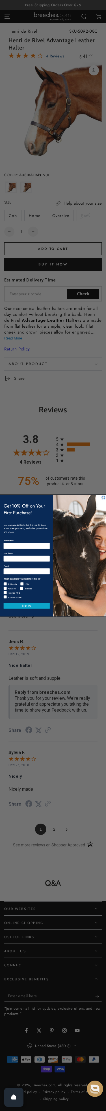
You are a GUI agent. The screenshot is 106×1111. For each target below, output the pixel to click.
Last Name (8, 553)
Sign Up (26, 605)
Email (5, 565)
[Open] (13, 1097)
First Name (8, 540)
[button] (95, 1089)
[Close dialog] (103, 497)
